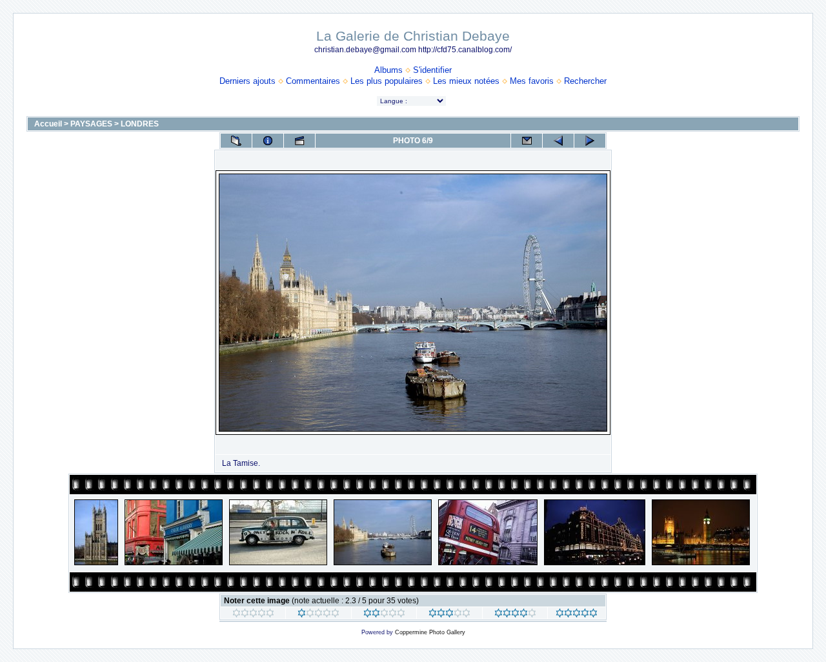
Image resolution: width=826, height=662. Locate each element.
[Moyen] (384, 614)
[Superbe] (577, 614)
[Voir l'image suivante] (589, 141)
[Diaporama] (299, 141)
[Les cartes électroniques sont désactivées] (526, 141)
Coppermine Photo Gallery (430, 632)
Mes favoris (532, 81)
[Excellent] (515, 614)
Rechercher (585, 81)
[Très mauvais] (253, 614)
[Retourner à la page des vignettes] (236, 141)
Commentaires (313, 81)
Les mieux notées (466, 81)
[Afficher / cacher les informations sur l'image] (267, 141)
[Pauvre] (318, 614)
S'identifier (432, 70)
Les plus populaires (386, 81)
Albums (388, 70)
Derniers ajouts (247, 81)
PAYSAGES (91, 123)
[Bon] (449, 614)
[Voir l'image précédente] (558, 141)
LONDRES (140, 123)
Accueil (48, 123)
